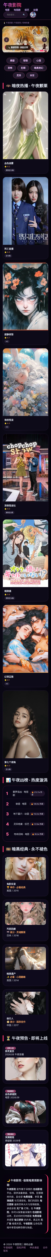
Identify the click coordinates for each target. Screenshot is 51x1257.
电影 (7, 9)
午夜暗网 (7, 1247)
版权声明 (21, 1247)
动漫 (35, 9)
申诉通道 (34, 1247)
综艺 (27, 9)
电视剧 (17, 9)
